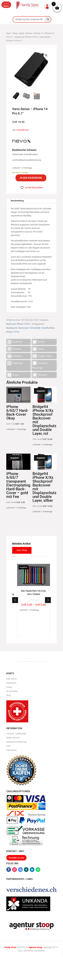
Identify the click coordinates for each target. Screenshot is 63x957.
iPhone (29, 33)
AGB (8, 746)
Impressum (11, 750)
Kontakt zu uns (16, 857)
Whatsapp (17, 363)
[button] (6, 4)
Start (8, 33)
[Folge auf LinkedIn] (32, 869)
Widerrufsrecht (13, 738)
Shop (15, 33)
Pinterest (16, 349)
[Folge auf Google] (20, 869)
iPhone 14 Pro (12, 332)
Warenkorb (11, 683)
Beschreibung (17, 200)
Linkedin (17, 356)
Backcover (23, 328)
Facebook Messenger (40, 365)
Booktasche (12, 328)
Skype (15, 374)
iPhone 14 (38, 33)
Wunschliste (11, 691)
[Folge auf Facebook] (8, 869)
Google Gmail (45, 356)
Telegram (42, 374)
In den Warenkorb (31, 177)
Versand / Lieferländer (16, 733)
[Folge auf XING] (26, 869)
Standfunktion (48, 328)
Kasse (9, 687)
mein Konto (11, 679)
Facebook (17, 341)
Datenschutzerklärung (16, 742)
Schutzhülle (34, 328)
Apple (21, 33)
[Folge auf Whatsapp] (38, 869)
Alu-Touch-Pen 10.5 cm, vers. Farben (33, 592)
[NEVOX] (21, 142)
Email (41, 349)
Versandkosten (22, 130)
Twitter (41, 341)
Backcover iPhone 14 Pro (26, 37)
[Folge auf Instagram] (14, 869)
